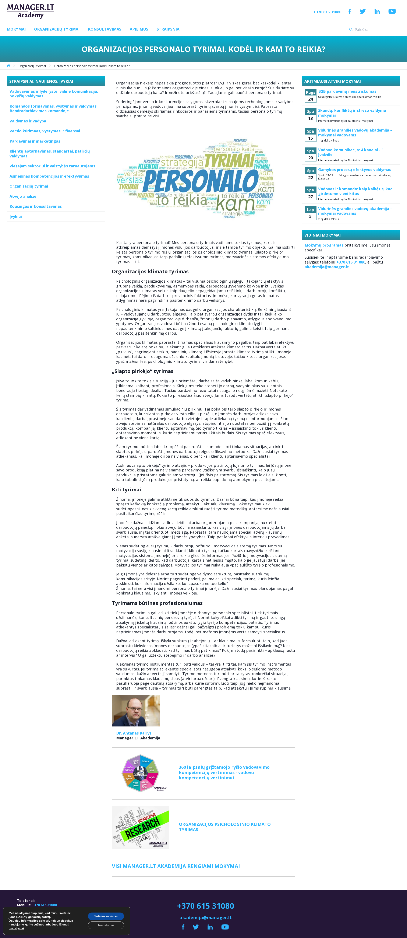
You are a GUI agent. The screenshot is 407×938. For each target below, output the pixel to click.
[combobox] (373, 29)
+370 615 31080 (327, 11)
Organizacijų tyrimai (29, 186)
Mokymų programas (324, 245)
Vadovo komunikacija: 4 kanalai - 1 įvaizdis (351, 152)
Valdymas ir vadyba (28, 120)
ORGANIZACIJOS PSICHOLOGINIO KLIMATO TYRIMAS (225, 826)
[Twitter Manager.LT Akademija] (362, 11)
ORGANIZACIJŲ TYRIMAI (56, 29)
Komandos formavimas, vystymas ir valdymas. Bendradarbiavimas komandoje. (54, 109)
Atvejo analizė (23, 196)
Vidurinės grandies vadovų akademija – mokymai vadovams (355, 132)
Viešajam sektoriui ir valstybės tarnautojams (52, 165)
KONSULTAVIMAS (104, 29)
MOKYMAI (16, 29)
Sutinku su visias (106, 916)
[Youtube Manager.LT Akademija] (392, 11)
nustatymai (16, 928)
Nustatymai (106, 925)
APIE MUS (139, 29)
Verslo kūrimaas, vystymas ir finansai (45, 130)
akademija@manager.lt (327, 266)
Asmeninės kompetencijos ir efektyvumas (49, 176)
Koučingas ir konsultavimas (36, 206)
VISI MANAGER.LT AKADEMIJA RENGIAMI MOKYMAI (176, 865)
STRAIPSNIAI (169, 29)
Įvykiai (16, 216)
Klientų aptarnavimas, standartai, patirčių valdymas (50, 153)
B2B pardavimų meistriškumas (347, 91)
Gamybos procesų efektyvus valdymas (354, 169)
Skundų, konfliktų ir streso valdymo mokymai (352, 113)
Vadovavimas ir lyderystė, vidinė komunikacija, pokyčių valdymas (54, 94)
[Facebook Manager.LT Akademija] (350, 11)
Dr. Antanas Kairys (133, 733)
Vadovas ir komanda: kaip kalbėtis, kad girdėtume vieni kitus (355, 191)
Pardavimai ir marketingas (35, 141)
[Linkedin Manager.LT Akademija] (377, 11)
